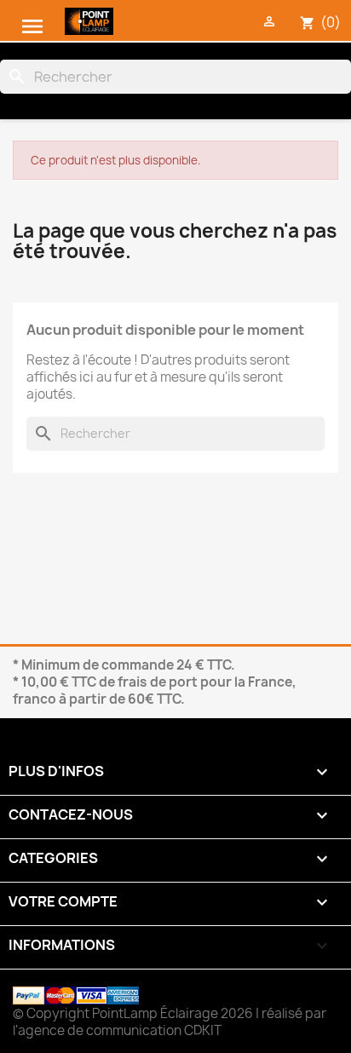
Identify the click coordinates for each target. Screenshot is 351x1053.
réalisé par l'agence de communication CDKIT (169, 1021)
